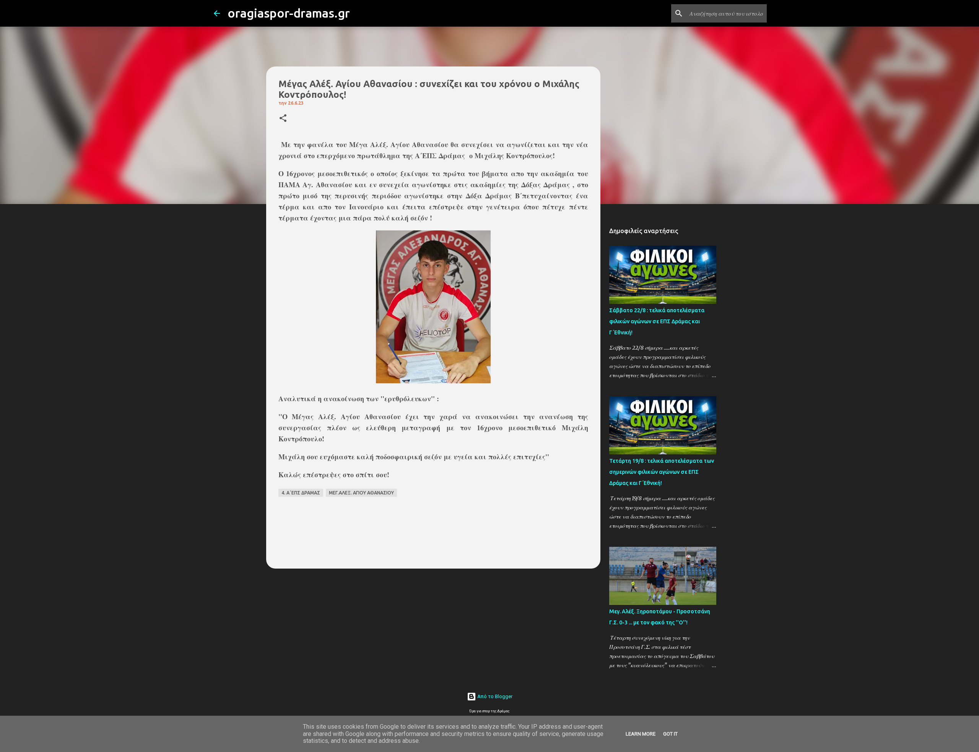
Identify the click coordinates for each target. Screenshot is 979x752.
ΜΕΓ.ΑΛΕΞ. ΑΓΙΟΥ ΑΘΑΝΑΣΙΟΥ (361, 492)
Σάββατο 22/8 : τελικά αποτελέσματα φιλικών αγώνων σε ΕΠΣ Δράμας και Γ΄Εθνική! (656, 321)
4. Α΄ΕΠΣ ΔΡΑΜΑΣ (300, 492)
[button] (283, 118)
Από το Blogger (494, 696)
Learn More (640, 734)
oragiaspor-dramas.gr (289, 13)
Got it (670, 734)
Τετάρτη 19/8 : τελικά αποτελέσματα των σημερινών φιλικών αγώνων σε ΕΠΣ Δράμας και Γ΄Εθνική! (661, 472)
